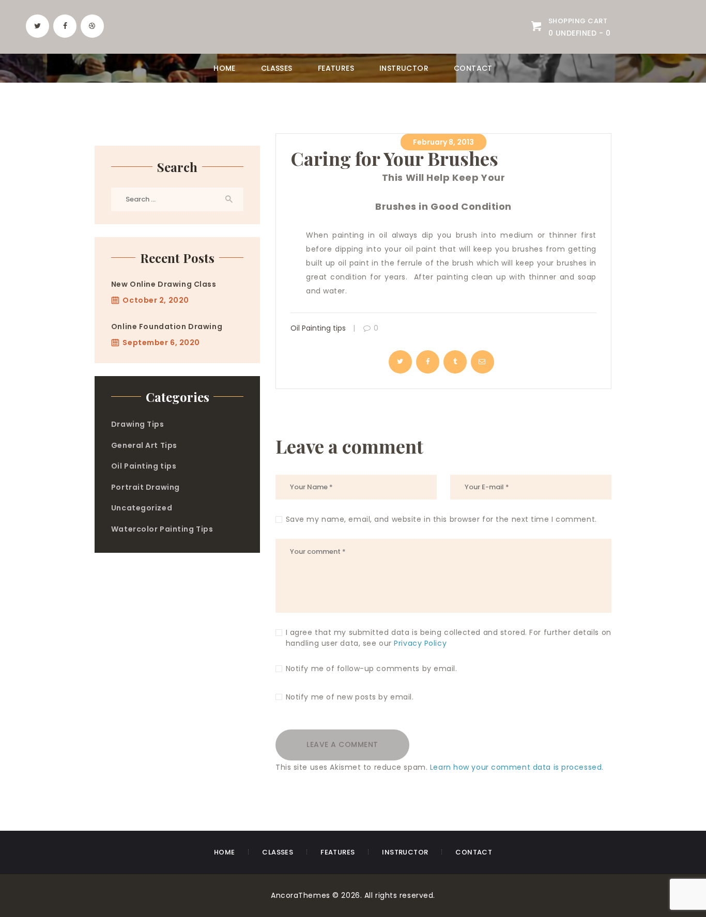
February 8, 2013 (443, 142)
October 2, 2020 (155, 300)
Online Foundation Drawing (166, 326)
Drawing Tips (137, 424)
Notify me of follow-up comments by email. (371, 668)
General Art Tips (144, 445)
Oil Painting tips (318, 328)
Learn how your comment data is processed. (517, 767)
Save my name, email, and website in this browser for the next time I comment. (441, 519)
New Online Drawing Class (164, 284)
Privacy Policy (420, 643)
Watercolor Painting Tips (162, 529)
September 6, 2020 (161, 342)
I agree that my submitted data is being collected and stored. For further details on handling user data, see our (448, 637)
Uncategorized (141, 508)
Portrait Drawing (145, 487)
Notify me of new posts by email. (350, 697)
